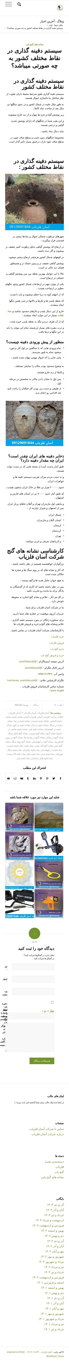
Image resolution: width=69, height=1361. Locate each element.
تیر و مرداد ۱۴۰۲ (54, 1267)
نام (6, 968)
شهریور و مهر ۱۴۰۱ (52, 1313)
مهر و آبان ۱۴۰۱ (54, 1308)
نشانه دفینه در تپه (22, 720)
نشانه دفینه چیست (40, 720)
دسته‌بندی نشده (54, 1161)
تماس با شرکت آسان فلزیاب (46, 1129)
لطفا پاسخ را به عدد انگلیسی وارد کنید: (3, 1017)
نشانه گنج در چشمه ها (34, 737)
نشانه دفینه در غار (39, 725)
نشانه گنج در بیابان (55, 737)
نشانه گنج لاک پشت (43, 745)
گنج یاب (59, 1172)
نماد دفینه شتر (48, 753)
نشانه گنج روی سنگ (21, 741)
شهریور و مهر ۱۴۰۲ (52, 1256)
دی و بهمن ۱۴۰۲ (54, 1236)
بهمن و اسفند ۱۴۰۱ (52, 1287)
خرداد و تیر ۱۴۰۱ (54, 1329)
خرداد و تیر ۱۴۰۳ (54, 1215)
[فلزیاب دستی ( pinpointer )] (48, 874)
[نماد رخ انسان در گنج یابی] (19, 817)
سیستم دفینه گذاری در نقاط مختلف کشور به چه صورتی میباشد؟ (34, 57)
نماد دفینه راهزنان (31, 749)
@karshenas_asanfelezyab (22, 680)
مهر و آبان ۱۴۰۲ (54, 1251)
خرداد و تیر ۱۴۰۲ (54, 1272)
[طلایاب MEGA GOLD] (48, 903)
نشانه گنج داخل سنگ (18, 733)
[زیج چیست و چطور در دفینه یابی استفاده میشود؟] (19, 874)
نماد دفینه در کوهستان (51, 749)
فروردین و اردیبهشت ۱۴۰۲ (48, 1277)
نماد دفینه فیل (33, 753)
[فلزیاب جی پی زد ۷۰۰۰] (48, 846)
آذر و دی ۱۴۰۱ (55, 1298)
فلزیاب (60, 1167)
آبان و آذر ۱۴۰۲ (55, 1246)
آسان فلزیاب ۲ (29, 712)
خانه (51, 25)
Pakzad (19, 704)
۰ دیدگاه (36, 704)
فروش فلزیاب (56, 642)
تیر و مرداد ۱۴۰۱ (54, 1324)
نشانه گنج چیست (37, 733)
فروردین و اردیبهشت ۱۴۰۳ (48, 1225)
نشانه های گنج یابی (35, 44)
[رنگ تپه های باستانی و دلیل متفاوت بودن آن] (48, 817)
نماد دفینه (28, 745)
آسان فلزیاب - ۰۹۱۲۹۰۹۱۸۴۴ (39, 1351)
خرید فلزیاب (57, 636)
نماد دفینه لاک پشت (16, 753)
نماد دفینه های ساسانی (42, 758)
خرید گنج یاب (57, 649)
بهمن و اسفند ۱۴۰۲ (52, 1230)
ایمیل (5, 980)
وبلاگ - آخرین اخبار (52, 21)
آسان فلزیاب (43, 712)
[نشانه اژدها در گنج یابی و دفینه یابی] (19, 846)
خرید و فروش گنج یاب (52, 655)
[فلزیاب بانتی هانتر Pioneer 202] (19, 903)
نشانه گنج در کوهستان (42, 741)
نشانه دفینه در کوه (21, 725)
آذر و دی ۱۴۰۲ (55, 1241)
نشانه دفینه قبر (36, 729)
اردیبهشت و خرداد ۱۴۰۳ (49, 1220)
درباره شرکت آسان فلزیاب (47, 1134)
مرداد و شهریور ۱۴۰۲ (51, 1261)
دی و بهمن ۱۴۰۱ (54, 1293)
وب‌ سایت (4, 993)
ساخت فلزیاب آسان (47, 716)
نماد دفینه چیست (15, 745)
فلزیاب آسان (30, 716)
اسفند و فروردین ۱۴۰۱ (50, 1282)
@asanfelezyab (28, 661)
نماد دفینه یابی (23, 758)
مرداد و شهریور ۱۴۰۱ (51, 1319)
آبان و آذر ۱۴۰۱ (55, 1303)
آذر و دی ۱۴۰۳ (55, 1204)
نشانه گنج (51, 733)
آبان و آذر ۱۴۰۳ (55, 1210)
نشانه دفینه (17, 716)
